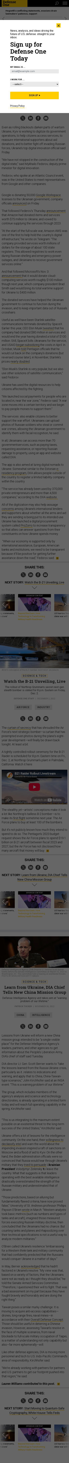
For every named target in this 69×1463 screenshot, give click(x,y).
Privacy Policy (17, 106)
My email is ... (17, 67)
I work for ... (17, 79)
